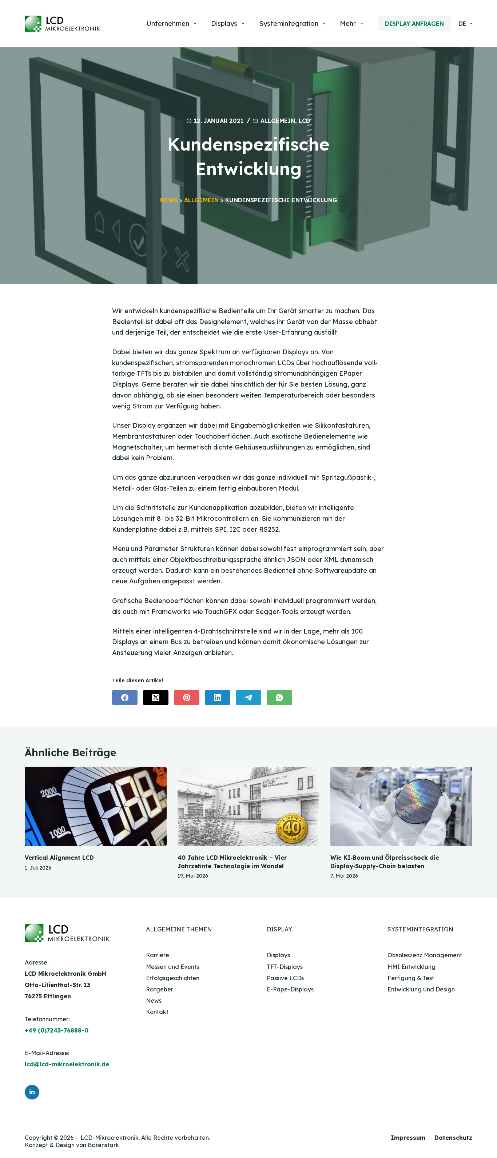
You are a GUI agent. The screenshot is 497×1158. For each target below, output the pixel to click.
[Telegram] (248, 697)
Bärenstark (103, 1145)
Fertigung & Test (410, 978)
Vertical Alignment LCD (59, 857)
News (169, 200)
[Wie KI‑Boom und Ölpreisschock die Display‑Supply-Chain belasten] (401, 806)
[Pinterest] (186, 697)
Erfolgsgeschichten (172, 978)
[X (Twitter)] (155, 697)
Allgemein (278, 120)
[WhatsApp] (279, 697)
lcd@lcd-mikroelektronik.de (67, 1064)
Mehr (348, 23)
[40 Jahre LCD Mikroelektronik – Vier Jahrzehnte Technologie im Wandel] (248, 806)
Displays (224, 23)
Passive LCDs (285, 978)
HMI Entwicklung (411, 966)
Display (279, 929)
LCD (304, 120)
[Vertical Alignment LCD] (96, 806)
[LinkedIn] (217, 697)
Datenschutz (453, 1137)
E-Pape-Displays (290, 989)
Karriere (157, 955)
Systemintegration (288, 23)
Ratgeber (159, 989)
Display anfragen (414, 23)
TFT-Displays (285, 966)
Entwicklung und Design (421, 989)
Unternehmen (167, 23)
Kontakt (157, 1011)
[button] (465, 23)
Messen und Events (172, 966)
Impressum (408, 1137)
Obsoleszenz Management (424, 955)
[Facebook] (125, 697)
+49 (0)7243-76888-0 (56, 1030)
